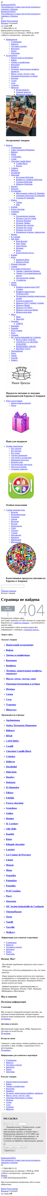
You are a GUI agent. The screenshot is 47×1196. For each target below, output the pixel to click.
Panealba (11, 885)
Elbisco (9, 792)
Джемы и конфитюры (18, 655)
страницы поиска (31, 630)
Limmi (9, 859)
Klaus (9, 839)
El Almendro (12, 787)
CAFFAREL (12, 741)
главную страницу (22, 623)
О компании (11, 942)
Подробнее (6, 1019)
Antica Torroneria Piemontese (21, 725)
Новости (9, 945)
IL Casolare (12, 823)
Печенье (10, 689)
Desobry (10, 777)
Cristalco (10, 756)
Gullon (9, 813)
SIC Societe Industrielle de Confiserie (25, 906)
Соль (9, 699)
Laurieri (10, 849)
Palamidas (11, 880)
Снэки (9, 694)
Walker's (10, 932)
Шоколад (11, 709)
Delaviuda (11, 772)
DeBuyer (10, 761)
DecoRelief (11, 766)
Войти (4, 21)
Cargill (9, 746)
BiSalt (9, 735)
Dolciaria (10, 782)
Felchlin (10, 797)
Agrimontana (13, 720)
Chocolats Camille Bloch (18, 751)
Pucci (9, 896)
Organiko (11, 875)
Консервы (11, 660)
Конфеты (11, 665)
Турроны (11, 704)
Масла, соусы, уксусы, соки (21, 678)
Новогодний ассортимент (19, 645)
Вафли (9, 650)
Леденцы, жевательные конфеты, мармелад (24, 1093)
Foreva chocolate (14, 803)
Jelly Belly (11, 828)
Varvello (10, 927)
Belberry (10, 730)
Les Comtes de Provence (18, 854)
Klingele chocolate (15, 844)
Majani (10, 865)
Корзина (4, 23)
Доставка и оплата (14, 947)
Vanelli (9, 922)
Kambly (10, 834)
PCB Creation (13, 891)
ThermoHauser (14, 911)
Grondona (11, 808)
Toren (9, 916)
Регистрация (12, 21)
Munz (9, 870)
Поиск (9, 952)
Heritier (10, 818)
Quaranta (11, 901)
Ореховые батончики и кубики (23, 684)
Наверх (4, 1175)
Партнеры (10, 954)
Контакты (10, 949)
